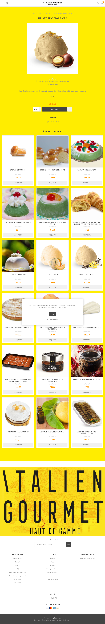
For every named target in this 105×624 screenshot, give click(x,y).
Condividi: (52, 118)
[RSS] (56, 598)
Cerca (17, 565)
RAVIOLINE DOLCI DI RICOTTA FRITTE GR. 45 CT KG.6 (52, 328)
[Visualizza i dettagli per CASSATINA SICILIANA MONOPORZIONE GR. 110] (53, 204)
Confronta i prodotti (52, 572)
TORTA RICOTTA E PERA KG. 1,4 (18, 432)
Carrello (52, 576)
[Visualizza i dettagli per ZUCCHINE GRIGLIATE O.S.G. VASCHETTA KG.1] (87, 413)
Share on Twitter (48, 122)
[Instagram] (52, 598)
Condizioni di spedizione (17, 572)
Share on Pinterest (54, 122)
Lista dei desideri (52, 579)
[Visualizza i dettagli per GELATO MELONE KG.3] (53, 256)
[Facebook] (48, 598)
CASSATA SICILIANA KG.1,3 (86, 170)
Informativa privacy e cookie (17, 576)
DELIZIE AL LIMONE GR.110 (18, 275)
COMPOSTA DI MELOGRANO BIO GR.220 (86, 379)
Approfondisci (52, 319)
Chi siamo (17, 583)
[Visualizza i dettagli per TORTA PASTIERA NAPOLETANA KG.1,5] (18, 309)
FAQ (17, 569)
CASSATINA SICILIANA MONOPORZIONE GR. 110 (52, 223)
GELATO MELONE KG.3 (52, 275)
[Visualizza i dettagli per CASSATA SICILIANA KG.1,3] (87, 152)
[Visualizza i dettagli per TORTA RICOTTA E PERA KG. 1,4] (18, 413)
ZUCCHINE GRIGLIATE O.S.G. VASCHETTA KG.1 (86, 433)
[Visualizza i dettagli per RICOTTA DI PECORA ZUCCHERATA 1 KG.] (87, 309)
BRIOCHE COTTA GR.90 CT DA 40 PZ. (52, 170)
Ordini (52, 562)
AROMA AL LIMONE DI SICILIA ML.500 (52, 432)
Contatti (17, 562)
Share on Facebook (51, 122)
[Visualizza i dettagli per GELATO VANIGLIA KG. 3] (87, 256)
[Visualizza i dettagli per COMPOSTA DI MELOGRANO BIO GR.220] (87, 361)
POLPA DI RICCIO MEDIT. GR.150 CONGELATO (52, 380)
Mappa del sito (17, 558)
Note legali (17, 579)
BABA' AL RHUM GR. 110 (18, 170)
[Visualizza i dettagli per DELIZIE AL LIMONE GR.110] (18, 256)
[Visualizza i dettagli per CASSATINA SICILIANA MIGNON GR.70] (18, 204)
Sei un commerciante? (87, 558)
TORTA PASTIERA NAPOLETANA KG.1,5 (18, 327)
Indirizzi (52, 565)
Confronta (54, 85)
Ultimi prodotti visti (52, 569)
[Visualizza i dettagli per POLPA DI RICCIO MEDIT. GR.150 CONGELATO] (53, 361)
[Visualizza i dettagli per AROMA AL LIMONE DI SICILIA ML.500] (53, 413)
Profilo (52, 558)
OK (52, 314)
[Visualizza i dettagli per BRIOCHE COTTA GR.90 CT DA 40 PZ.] (53, 152)
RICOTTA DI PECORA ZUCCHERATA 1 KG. (87, 327)
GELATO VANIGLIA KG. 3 (87, 275)
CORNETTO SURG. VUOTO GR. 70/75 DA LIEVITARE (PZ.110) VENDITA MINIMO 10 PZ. (87, 224)
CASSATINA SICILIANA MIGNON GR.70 (18, 222)
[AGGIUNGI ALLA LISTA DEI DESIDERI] (69, 109)
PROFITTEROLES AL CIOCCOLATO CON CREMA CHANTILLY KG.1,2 (18, 380)
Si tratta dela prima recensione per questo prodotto (52, 81)
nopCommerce (56, 618)
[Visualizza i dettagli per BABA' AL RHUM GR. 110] (18, 152)
